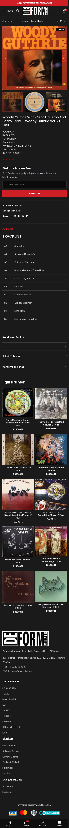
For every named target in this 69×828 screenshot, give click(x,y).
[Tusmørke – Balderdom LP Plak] (18, 449)
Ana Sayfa (7, 21)
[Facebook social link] (11, 216)
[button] (5, 58)
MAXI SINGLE (9, 699)
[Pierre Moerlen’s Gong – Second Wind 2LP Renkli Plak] (18, 402)
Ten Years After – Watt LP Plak (18, 561)
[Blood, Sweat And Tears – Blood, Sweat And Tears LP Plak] (18, 494)
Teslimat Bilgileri (10, 762)
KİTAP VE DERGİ (11, 727)
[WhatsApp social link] (23, 216)
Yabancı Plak (28, 21)
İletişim (6, 773)
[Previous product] (57, 21)
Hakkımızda (7, 767)
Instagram (7, 786)
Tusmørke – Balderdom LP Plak (18, 469)
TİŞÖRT (6, 716)
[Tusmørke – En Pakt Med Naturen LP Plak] (51, 403)
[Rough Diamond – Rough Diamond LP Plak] (51, 586)
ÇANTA (6, 732)
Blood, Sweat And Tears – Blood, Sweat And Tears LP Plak (18, 515)
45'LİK (5, 693)
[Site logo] (35, 10)
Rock (40, 21)
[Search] (18, 11)
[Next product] (65, 21)
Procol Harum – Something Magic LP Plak (51, 514)
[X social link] (15, 216)
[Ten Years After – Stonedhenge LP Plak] (51, 541)
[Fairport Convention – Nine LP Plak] (18, 587)
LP (17, 21)
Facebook (7, 791)
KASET (6, 710)
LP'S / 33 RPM (9, 688)
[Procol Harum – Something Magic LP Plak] (51, 494)
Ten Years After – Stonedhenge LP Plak (51, 560)
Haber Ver (34, 193)
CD (4, 704)
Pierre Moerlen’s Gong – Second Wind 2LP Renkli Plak (18, 423)
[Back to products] (61, 21)
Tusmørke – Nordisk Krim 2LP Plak (51, 469)
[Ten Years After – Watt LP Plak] (18, 541)
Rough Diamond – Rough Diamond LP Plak (51, 606)
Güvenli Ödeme (10, 756)
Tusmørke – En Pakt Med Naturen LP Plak (51, 423)
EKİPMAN (7, 721)
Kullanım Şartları (10, 751)
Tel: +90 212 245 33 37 (14, 666)
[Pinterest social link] (19, 216)
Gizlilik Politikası (10, 745)
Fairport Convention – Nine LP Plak (18, 606)
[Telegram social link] (27, 216)
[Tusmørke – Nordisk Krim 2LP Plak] (51, 449)
